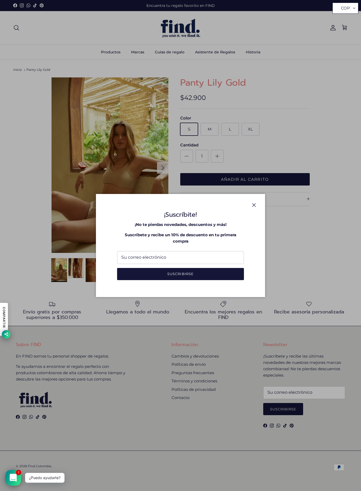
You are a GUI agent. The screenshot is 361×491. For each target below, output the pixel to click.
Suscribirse (180, 274)
